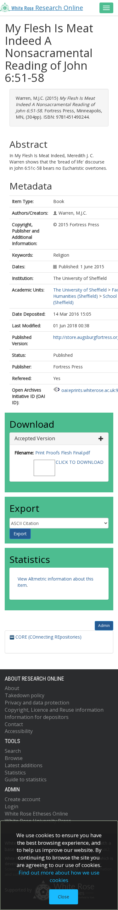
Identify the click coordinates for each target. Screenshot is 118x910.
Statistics (15, 772)
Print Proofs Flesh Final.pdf (62, 453)
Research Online (47, 7)
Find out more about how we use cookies (59, 876)
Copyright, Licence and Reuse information (54, 709)
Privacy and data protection (37, 702)
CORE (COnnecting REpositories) (47, 637)
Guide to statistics (26, 779)
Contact (14, 724)
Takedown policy (24, 695)
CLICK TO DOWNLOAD (80, 462)
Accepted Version (34, 438)
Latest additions (23, 765)
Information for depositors (37, 717)
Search (13, 750)
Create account (22, 799)
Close (63, 897)
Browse (14, 758)
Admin (104, 625)
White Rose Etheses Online (36, 813)
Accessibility (19, 731)
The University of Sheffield (80, 290)
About (12, 688)
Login (11, 806)
